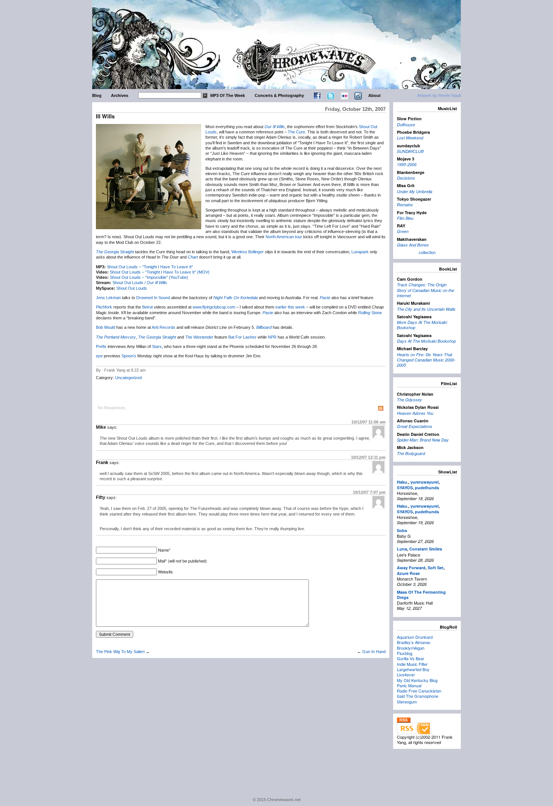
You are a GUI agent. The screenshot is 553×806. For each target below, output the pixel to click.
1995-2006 (406, 164)
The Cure (296, 132)
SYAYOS (405, 487)
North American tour (284, 236)
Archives (119, 95)
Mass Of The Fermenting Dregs (421, 594)
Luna (402, 549)
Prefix (101, 346)
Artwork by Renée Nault (439, 95)
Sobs (402, 530)
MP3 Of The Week (227, 95)
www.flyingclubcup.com (214, 307)
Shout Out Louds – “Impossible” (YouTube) (149, 277)
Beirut (147, 307)
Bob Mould (105, 327)
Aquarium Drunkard (415, 637)
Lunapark (360, 252)
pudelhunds (427, 487)
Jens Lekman (108, 297)
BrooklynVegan (410, 648)
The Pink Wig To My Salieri (120, 651)
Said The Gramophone (417, 696)
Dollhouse (406, 124)
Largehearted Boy (413, 669)
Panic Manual (409, 685)
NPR (272, 337)
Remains (405, 204)
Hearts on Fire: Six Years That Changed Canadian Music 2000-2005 (426, 360)
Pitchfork (104, 307)
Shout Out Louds (131, 288)
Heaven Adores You (415, 413)
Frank (102, 462)
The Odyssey (409, 399)
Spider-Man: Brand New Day (423, 440)
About (374, 95)
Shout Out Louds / (139, 282)
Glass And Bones (413, 245)
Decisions (406, 178)
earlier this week (290, 307)
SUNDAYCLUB (410, 151)
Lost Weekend (410, 138)
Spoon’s (129, 356)
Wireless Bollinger (247, 252)
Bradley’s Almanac (414, 642)
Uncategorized (128, 377)
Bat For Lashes (242, 337)
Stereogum (407, 702)
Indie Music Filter (412, 664)
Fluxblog (404, 653)
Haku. (402, 482)
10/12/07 (368, 422)
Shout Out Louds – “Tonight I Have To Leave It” (150, 267)
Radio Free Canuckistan (419, 691)
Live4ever (406, 674)
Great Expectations (414, 426)
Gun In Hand (374, 651)
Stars (157, 346)
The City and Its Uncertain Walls (426, 309)
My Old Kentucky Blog (417, 680)
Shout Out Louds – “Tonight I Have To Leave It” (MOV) (160, 272)
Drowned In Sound (153, 297)
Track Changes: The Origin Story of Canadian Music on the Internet (425, 290)
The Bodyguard (411, 453)
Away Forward (411, 567)
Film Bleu (405, 218)
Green (403, 231)
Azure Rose (408, 573)
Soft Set (436, 567)
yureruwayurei (424, 482)
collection (427, 252)
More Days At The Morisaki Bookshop (422, 324)
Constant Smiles (425, 549)
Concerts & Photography (279, 95)
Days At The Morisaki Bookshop (426, 341)
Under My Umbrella (414, 191)
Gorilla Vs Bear (410, 658)
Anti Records (163, 327)
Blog (97, 95)
